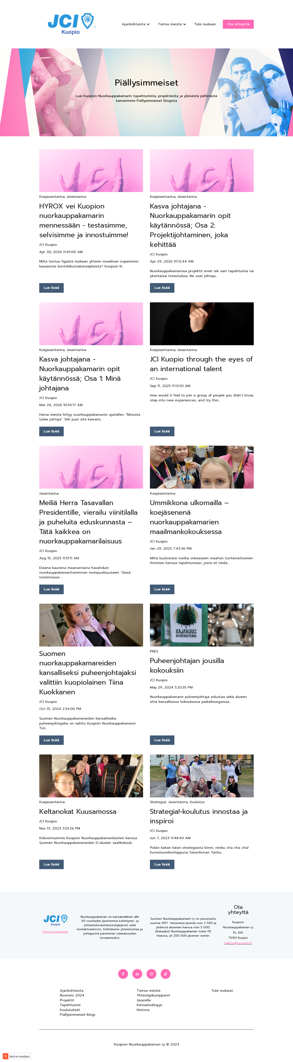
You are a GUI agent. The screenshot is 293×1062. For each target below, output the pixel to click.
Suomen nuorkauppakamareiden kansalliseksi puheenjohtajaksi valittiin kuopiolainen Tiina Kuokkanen (87, 672)
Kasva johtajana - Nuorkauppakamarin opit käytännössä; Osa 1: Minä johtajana (80, 373)
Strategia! (158, 802)
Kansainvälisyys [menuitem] (149, 1005)
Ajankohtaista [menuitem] (71, 990)
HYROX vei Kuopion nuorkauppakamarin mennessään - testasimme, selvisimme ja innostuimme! (83, 220)
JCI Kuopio (48, 244)
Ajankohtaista (133, 24)
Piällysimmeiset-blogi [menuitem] (77, 1014)
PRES (154, 651)
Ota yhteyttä (238, 24)
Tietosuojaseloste (55, 932)
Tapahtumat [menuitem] (70, 1005)
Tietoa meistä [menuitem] (148, 990)
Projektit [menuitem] (67, 1000)
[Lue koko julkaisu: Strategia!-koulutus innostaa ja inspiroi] (202, 775)
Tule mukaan (205, 24)
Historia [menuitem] (143, 1009)
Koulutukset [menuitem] (70, 1009)
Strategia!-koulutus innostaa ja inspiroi (199, 816)
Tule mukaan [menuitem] (222, 990)
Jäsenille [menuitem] (144, 1000)
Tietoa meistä (170, 24)
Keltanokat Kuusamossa (77, 811)
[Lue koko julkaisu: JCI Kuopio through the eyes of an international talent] (202, 323)
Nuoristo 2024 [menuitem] (72, 995)
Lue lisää (51, 287)
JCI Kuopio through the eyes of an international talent (201, 364)
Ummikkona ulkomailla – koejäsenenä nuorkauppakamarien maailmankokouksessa (189, 517)
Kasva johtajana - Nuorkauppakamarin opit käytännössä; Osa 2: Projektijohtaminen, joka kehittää (190, 225)
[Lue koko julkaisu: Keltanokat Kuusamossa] (91, 775)
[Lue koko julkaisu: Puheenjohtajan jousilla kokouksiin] (202, 625)
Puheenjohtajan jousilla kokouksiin (187, 666)
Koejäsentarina (52, 196)
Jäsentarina (76, 196)
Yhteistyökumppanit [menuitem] (153, 995)
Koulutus (197, 802)
